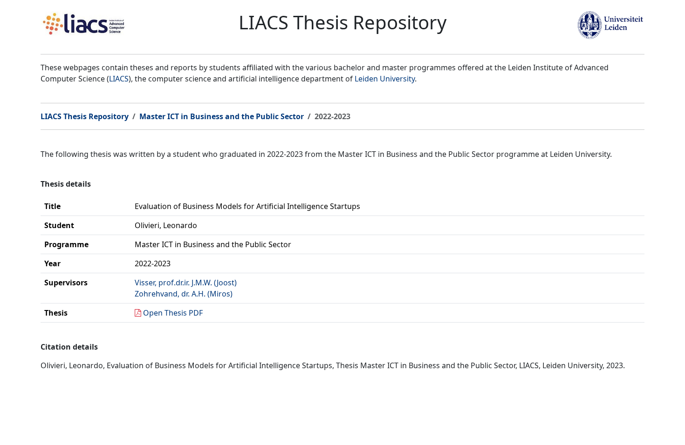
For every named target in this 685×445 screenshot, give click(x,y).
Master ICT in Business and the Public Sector (221, 116)
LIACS (119, 79)
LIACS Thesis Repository (85, 116)
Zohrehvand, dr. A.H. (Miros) (184, 294)
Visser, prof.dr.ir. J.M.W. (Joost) (186, 282)
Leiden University (385, 79)
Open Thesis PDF (173, 313)
